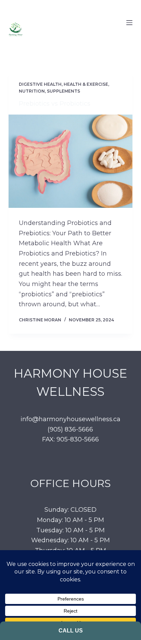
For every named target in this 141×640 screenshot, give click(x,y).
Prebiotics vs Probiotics (54, 103)
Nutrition (32, 91)
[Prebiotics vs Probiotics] (71, 161)
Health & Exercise (86, 84)
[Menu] (129, 23)
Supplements (63, 91)
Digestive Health (40, 84)
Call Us (71, 630)
